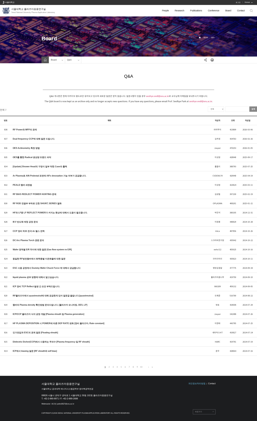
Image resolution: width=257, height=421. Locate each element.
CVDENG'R (218, 175)
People (165, 10)
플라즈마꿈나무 (217, 277)
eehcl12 (217, 249)
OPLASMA (217, 203)
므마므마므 (217, 258)
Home (200, 37)
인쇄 (212, 60)
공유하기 (205, 60)
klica (217, 231)
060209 (217, 286)
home (45, 60)
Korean (247, 2)
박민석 (217, 212)
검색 (253, 109)
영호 (217, 305)
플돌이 (217, 166)
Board (228, 10)
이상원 (217, 157)
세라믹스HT (217, 332)
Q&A (212, 38)
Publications (196, 10)
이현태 (217, 323)
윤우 (217, 351)
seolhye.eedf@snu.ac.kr (157, 96)
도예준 (217, 295)
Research (179, 10)
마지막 (152, 367)
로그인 (238, 2)
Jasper (217, 148)
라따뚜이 (217, 129)
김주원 (217, 139)
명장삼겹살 (217, 268)
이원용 (217, 222)
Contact (241, 10)
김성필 (217, 194)
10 (141, 367)
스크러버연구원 (217, 240)
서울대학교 (9, 2)
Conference (213, 10)
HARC (217, 342)
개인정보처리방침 (196, 383)
